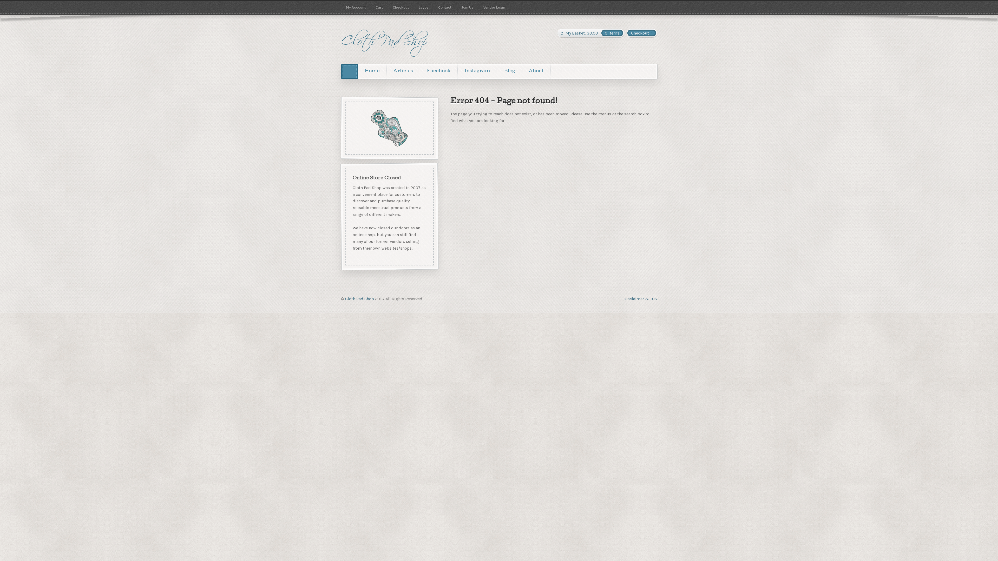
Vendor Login (494, 7)
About (536, 71)
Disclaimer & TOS (640, 298)
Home (372, 71)
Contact (444, 7)
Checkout (401, 7)
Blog (509, 71)
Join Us (467, 7)
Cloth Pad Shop (359, 298)
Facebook (439, 71)
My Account (356, 7)
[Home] (349, 71)
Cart (379, 7)
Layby (423, 7)
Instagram (477, 71)
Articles (403, 71)
